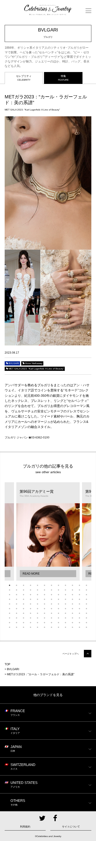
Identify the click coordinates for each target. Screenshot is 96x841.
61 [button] (9, 608)
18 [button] (44, 590)
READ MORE (31, 573)
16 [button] (30, 590)
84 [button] (86, 613)
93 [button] (65, 618)
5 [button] (37, 585)
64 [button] (30, 608)
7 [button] (51, 585)
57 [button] (65, 604)
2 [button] (16, 585)
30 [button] (44, 594)
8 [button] (58, 585)
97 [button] (9, 622)
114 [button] (44, 627)
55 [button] (51, 604)
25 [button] (9, 594)
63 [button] (23, 608)
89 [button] (37, 618)
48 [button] (86, 599)
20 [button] (58, 590)
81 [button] (65, 613)
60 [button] (86, 604)
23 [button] (79, 590)
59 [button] (79, 604)
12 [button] (86, 585)
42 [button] (44, 599)
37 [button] (9, 599)
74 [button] (16, 613)
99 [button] (23, 622)
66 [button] (44, 608)
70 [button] (72, 608)
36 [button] (86, 594)
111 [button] (23, 627)
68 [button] (58, 608)
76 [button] (30, 613)
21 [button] (65, 590)
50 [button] (16, 604)
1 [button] (9, 585)
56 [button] (58, 604)
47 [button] (79, 599)
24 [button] (86, 590)
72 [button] (86, 608)
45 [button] (65, 599)
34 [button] (72, 594)
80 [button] (58, 613)
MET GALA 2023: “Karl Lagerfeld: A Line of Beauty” (36, 368)
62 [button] (16, 608)
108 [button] (86, 622)
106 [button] (72, 622)
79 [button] (51, 613)
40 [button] (30, 599)
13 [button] (9, 590)
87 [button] (23, 618)
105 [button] (65, 622)
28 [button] (30, 594)
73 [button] (9, 613)
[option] (48, 531)
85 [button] (9, 618)
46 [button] (72, 599)
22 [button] (72, 590)
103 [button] (51, 622)
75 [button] (23, 613)
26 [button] (16, 594)
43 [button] (51, 599)
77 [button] (37, 613)
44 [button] (58, 599)
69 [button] (65, 608)
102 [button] (44, 622)
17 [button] (37, 590)
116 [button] (58, 627)
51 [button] (23, 604)
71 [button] (79, 608)
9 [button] (65, 585)
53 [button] (37, 604)
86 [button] (16, 618)
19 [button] (51, 590)
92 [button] (58, 618)
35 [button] (79, 594)
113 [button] (37, 627)
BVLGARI (14, 363)
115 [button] (51, 627)
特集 (63, 78)
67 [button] (51, 608)
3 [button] (23, 585)
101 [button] (37, 622)
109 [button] (9, 627)
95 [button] (79, 618)
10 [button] (72, 585)
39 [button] (23, 599)
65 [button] (37, 608)
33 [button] (65, 594)
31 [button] (51, 594)
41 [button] (37, 599)
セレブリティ (23, 78)
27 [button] (23, 594)
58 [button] (72, 604)
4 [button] (30, 585)
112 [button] (30, 627)
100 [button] (30, 622)
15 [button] (23, 590)
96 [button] (86, 618)
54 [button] (44, 604)
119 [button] (79, 627)
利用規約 (25, 826)
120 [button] (86, 627)
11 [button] (79, 585)
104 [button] (58, 622)
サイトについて (71, 826)
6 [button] (44, 585)
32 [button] (58, 594)
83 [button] (79, 613)
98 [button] (16, 622)
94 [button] (72, 618)
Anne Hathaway (33, 363)
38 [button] (16, 599)
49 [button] (9, 604)
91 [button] (51, 618)
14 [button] (16, 590)
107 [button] (79, 622)
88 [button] (30, 618)
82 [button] (72, 613)
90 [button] (44, 618)
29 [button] (37, 594)
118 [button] (72, 627)
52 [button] (30, 604)
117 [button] (65, 627)
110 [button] (16, 627)
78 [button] (44, 613)
